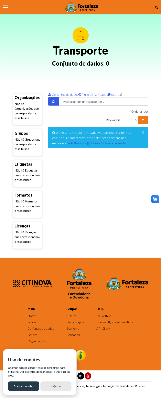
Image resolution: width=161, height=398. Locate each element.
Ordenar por (139, 111)
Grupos (32, 335)
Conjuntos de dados (64, 94)
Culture (71, 316)
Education (73, 335)
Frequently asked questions (115, 322)
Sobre (115, 94)
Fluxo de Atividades (94, 94)
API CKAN (103, 328)
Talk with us (103, 316)
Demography (75, 322)
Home (31, 316)
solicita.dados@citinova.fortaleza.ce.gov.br (97, 143)
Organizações (36, 341)
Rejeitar (56, 386)
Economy (72, 328)
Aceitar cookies (24, 386)
